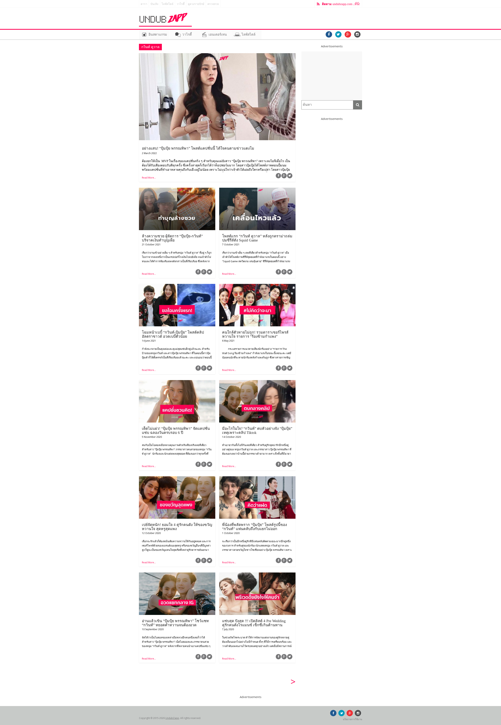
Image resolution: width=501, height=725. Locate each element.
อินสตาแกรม (158, 34)
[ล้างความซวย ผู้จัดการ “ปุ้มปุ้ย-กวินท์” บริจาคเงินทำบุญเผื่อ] (177, 190)
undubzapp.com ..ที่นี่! (341, 4)
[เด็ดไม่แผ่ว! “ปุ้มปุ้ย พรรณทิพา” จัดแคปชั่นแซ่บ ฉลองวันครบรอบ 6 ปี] (177, 382)
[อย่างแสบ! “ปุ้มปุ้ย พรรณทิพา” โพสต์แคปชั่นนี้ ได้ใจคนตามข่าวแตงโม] (217, 55)
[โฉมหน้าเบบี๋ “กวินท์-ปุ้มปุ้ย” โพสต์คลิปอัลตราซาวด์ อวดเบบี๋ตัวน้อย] (177, 286)
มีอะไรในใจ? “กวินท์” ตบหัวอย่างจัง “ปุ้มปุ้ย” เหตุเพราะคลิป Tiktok (257, 430)
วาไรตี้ (181, 4)
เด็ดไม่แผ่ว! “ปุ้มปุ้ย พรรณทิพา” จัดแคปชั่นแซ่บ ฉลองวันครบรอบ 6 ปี (176, 430)
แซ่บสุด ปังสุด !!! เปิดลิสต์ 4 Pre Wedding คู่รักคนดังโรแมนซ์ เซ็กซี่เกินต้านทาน (254, 623)
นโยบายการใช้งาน (352, 719)
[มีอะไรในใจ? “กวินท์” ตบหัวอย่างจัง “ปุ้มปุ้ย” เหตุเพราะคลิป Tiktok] (257, 382)
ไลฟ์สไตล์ (167, 4)
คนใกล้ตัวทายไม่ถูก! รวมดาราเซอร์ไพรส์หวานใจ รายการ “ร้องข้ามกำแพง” (255, 334)
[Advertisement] (331, 75)
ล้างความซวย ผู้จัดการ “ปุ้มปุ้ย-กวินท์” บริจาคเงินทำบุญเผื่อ (172, 238)
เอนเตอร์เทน (218, 34)
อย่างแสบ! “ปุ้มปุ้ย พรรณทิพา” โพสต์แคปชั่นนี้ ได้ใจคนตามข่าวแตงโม (198, 148)
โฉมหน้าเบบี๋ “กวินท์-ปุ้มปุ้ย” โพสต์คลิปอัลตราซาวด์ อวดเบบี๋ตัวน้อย (173, 334)
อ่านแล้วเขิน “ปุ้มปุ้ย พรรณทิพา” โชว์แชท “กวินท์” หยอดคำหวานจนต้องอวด (175, 623)
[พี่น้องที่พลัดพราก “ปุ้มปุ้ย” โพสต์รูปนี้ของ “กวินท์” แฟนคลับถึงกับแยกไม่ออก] (257, 478)
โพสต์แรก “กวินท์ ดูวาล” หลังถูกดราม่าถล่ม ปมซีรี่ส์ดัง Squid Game (257, 238)
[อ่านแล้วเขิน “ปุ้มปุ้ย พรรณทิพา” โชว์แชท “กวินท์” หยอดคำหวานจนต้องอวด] (177, 575)
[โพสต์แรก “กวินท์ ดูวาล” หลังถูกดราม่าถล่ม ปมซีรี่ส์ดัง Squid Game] (257, 190)
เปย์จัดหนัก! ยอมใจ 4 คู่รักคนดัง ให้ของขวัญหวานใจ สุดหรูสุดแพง (177, 527)
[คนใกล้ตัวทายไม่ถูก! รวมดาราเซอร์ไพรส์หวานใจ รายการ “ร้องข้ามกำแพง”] (257, 286)
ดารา (144, 4)
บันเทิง (154, 4)
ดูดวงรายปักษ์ (196, 4)
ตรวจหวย (213, 4)
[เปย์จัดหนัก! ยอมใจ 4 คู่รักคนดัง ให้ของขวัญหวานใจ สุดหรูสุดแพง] (177, 478)
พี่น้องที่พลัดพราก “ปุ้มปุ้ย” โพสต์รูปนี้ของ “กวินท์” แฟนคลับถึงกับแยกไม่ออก (254, 527)
